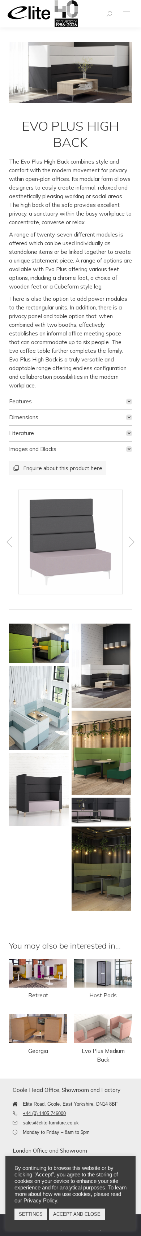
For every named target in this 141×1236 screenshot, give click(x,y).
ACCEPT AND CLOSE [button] (77, 1214)
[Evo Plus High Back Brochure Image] (39, 643)
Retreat (38, 995)
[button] (9, 542)
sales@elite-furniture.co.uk (51, 1123)
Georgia (38, 1051)
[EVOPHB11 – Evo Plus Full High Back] (70, 542)
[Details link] (38, 973)
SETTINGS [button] (31, 1214)
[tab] (70, 401)
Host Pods (103, 995)
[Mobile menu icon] (126, 14)
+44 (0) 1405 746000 (44, 1113)
